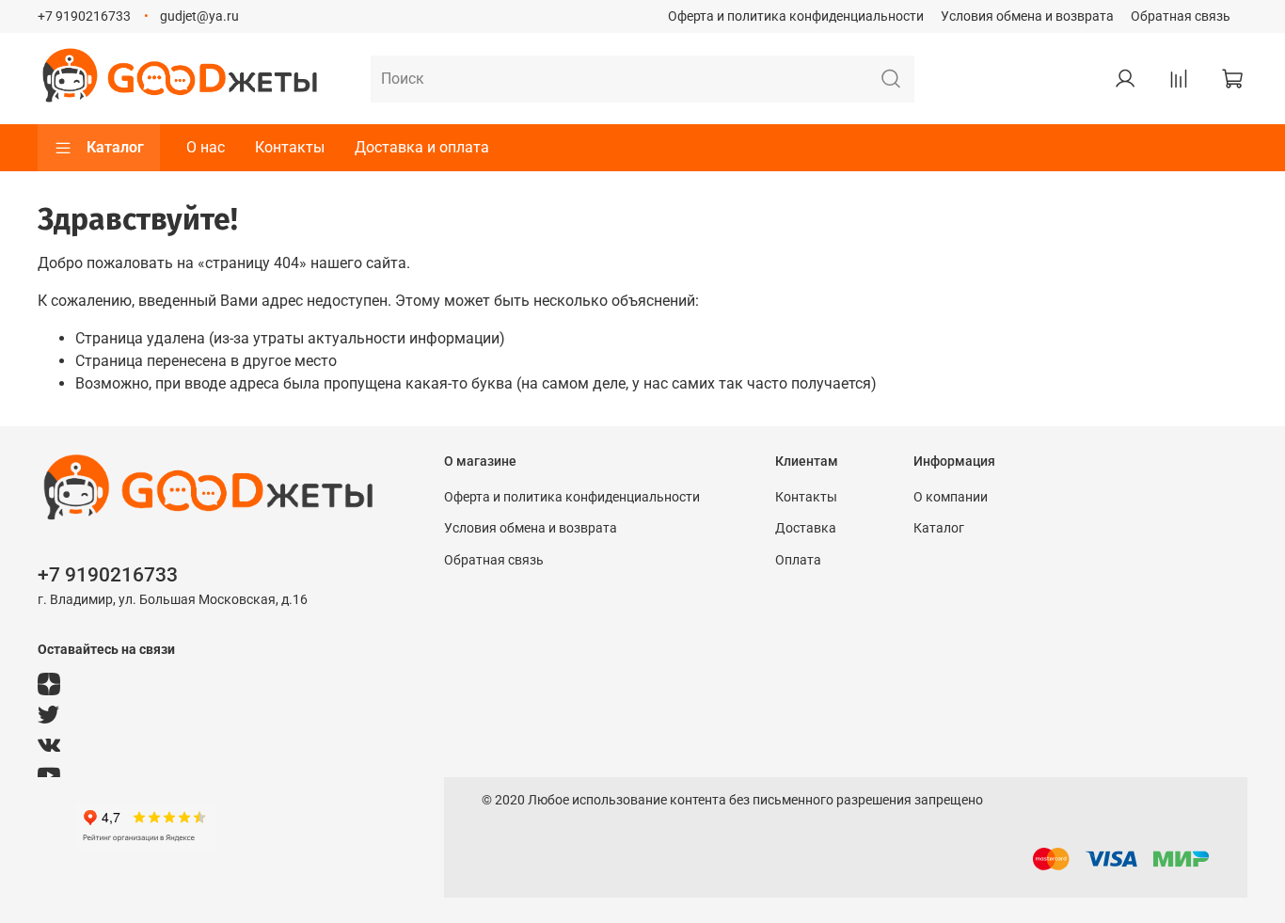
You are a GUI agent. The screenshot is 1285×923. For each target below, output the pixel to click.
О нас (205, 147)
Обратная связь (1180, 16)
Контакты (290, 147)
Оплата (798, 560)
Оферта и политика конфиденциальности (796, 16)
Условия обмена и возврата (1027, 16)
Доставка (805, 528)
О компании (950, 497)
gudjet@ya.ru (199, 16)
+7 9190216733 (84, 16)
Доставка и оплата (422, 147)
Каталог (115, 147)
